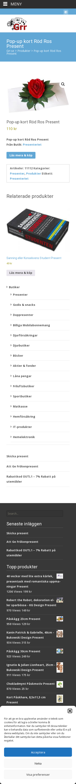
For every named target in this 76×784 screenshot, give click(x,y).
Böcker (18, 355)
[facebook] (65, 13)
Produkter (33, 173)
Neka (38, 763)
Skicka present (17, 456)
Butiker (14, 287)
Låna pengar (22, 376)
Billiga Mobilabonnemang (31, 325)
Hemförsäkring (24, 416)
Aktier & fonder (24, 366)
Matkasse (20, 406)
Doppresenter (23, 315)
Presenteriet (32, 144)
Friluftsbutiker (23, 386)
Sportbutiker (22, 396)
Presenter (17, 173)
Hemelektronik (24, 437)
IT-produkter (22, 427)
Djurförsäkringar (25, 335)
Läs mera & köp (21, 155)
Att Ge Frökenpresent (22, 466)
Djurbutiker (21, 345)
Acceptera (38, 752)
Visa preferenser (38, 774)
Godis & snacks (24, 305)
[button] (70, 711)
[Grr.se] (13, 23)
